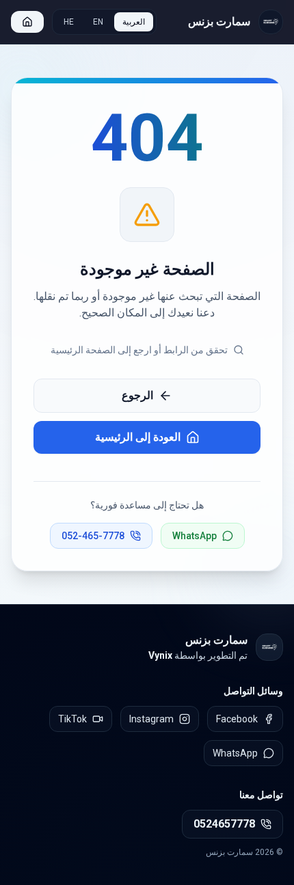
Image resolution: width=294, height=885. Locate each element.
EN (98, 22)
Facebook (237, 718)
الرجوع (137, 395)
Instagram (151, 718)
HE (69, 22)
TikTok (72, 718)
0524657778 (224, 823)
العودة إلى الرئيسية (138, 437)
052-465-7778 (93, 535)
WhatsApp (194, 535)
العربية (133, 22)
